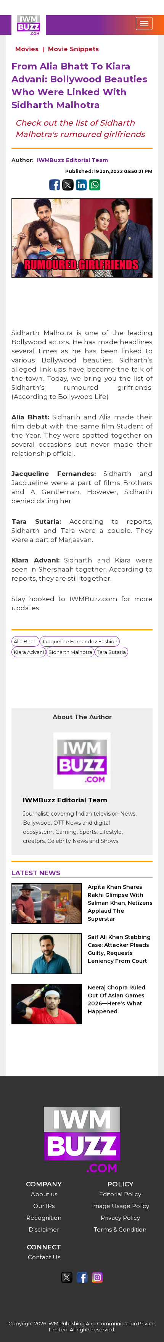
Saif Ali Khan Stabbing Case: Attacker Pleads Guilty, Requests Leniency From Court (119, 949)
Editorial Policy (120, 1194)
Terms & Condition (120, 1229)
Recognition (43, 1217)
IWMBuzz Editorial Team (72, 160)
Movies (27, 49)
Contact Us (44, 1257)
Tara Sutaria (111, 652)
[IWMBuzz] (28, 25)
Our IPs (44, 1206)
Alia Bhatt (25, 641)
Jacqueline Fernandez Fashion (79, 641)
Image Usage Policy (120, 1206)
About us (44, 1194)
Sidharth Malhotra (70, 652)
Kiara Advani (29, 652)
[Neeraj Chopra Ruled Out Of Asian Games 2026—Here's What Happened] (46, 1004)
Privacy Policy (120, 1217)
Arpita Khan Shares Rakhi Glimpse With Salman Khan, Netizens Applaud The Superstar (120, 903)
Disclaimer (44, 1229)
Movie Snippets (73, 49)
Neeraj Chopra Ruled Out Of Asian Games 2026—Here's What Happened (116, 999)
